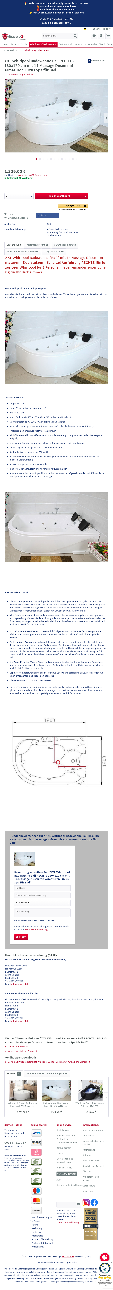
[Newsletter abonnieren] (78, 1204)
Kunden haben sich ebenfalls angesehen (47, 1074)
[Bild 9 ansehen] (66, 159)
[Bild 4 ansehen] (47, 159)
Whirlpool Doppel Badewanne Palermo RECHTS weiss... (23, 1105)
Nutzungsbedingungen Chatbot (94, 1143)
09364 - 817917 (15, 1143)
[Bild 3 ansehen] (43, 159)
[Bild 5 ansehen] (51, 159)
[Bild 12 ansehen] (77, 159)
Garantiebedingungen (65, 245)
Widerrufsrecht (64, 1168)
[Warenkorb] (108, 36)
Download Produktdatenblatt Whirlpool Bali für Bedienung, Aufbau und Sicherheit (48, 1062)
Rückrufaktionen (91, 1161)
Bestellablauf (63, 1130)
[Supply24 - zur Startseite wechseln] (13, 36)
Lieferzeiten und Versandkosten (64, 1160)
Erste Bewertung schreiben (20, 74)
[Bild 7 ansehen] (58, 159)
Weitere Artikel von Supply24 (22, 1051)
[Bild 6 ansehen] (54, 159)
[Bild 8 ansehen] (62, 159)
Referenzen (88, 1155)
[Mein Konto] (101, 36)
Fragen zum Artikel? (17, 1047)
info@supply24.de (20, 984)
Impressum (88, 1191)
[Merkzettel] (94, 36)
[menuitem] (60, 36)
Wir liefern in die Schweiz (91, 1178)
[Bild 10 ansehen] (69, 159)
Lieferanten (88, 1136)
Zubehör (13, 1074)
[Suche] (75, 36)
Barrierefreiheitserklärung (68, 1185)
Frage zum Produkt (54, 252)
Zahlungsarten (63, 1148)
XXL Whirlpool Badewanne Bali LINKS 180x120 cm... (56, 1105)
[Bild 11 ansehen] (73, 159)
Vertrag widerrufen (66, 1174)
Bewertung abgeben (17, 218)
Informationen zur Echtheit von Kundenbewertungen (67, 1139)
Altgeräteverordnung (37, 245)
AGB (58, 1180)
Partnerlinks (89, 1150)
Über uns (87, 1172)
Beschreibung (14, 245)
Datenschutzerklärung (36, 930)
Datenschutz (89, 1186)
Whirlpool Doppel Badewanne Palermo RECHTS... (90, 1105)
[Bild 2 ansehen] (40, 159)
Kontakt (60, 1153)
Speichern (21, 937)
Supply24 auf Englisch (93, 1166)
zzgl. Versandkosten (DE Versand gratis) (30, 175)
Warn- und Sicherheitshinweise (22, 252)
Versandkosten (68, 1256)
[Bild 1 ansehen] (36, 159)
